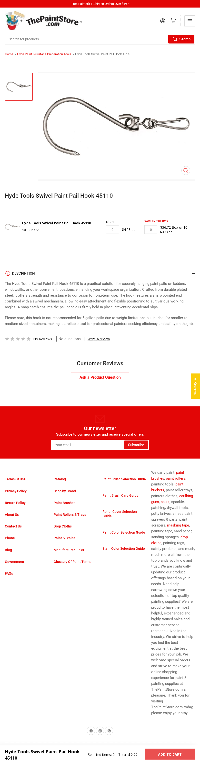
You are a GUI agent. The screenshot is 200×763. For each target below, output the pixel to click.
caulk (165, 502)
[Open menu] (189, 20)
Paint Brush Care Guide (120, 495)
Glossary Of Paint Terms (72, 562)
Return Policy (15, 503)
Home (9, 54)
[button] (18, 339)
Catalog (60, 479)
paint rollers (175, 478)
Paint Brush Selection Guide (124, 479)
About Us (12, 514)
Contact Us (13, 526)
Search (184, 39)
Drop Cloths (63, 526)
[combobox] (100, 39)
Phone (10, 538)
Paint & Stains (64, 538)
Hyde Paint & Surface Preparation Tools (44, 54)
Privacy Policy (16, 491)
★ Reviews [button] (195, 386)
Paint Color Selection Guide (123, 532)
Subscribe (136, 445)
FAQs (9, 573)
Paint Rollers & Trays (70, 514)
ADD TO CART (170, 754)
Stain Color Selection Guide (123, 548)
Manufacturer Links (69, 550)
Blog (8, 550)
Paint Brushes (64, 503)
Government (14, 562)
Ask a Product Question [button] (100, 377)
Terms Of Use (15, 479)
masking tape (178, 525)
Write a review (99, 339)
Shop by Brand (65, 491)
